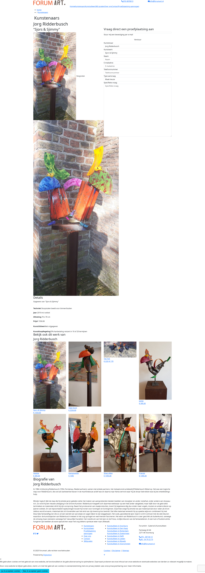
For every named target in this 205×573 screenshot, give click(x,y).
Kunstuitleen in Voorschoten (118, 544)
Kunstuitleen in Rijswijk (116, 541)
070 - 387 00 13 (147, 537)
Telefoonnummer (111, 69)
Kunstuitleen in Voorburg (117, 526)
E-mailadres (108, 63)
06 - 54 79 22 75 (147, 539)
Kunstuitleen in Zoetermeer (118, 533)
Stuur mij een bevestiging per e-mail (118, 34)
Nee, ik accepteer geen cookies (35, 571)
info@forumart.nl (148, 544)
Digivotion (47, 555)
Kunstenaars (80, 6)
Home (72, 6)
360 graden (99, 6)
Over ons (108, 6)
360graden (88, 541)
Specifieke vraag (110, 82)
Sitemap (125, 550)
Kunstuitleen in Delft (115, 536)
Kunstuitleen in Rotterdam (118, 531)
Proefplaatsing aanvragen (128, 6)
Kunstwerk (108, 49)
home (39, 10)
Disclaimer (116, 550)
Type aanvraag (110, 76)
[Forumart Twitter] (37, 533)
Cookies (107, 550)
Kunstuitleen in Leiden (116, 538)
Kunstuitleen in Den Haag (117, 528)
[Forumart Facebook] (33, 533)
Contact (115, 6)
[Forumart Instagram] (35, 533)
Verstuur (137, 39)
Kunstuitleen (90, 6)
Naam (106, 56)
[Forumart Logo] (49, 2)
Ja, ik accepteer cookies (10, 571)
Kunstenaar (108, 43)
